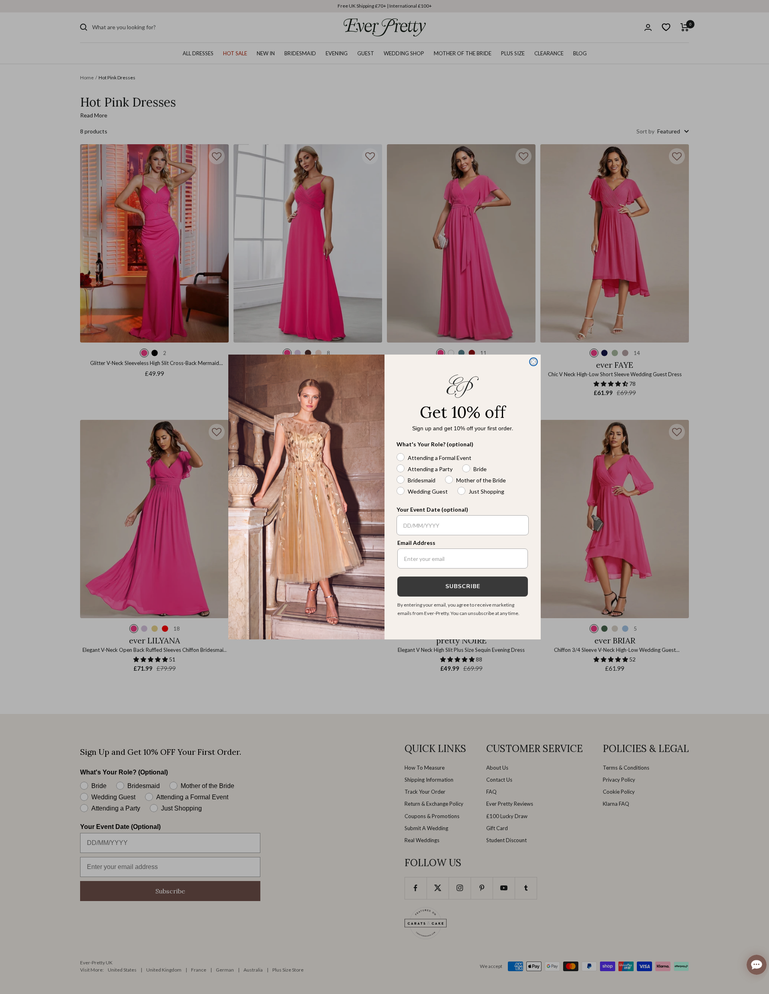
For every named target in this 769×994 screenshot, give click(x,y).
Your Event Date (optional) (432, 509)
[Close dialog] (533, 362)
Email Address (416, 542)
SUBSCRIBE (462, 586)
